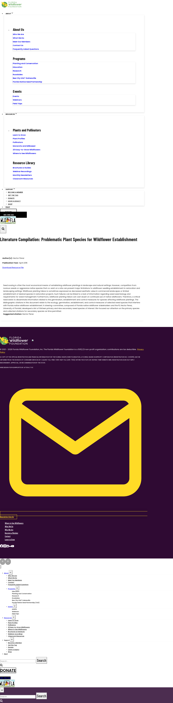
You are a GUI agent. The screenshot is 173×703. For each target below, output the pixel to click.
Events (16, 96)
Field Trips (17, 103)
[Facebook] (1, 547)
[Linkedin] (7, 547)
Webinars (17, 100)
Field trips (15, 614)
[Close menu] (0, 566)
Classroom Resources (23, 178)
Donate (11, 198)
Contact (8, 536)
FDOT (8, 207)
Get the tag (9, 215)
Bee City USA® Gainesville (24, 78)
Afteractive (28, 367)
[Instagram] (4, 547)
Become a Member (15, 192)
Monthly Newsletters (22, 175)
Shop (10, 204)
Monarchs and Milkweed (24, 146)
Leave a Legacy (14, 201)
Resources (8, 618)
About (6, 573)
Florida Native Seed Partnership (27, 82)
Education (17, 67)
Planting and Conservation (25, 63)
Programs (11, 589)
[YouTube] (12, 547)
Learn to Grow (19, 135)
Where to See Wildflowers (24, 153)
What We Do (18, 38)
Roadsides (18, 74)
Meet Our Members (21, 41)
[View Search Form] (3, 229)
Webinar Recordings (22, 171)
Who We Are (18, 34)
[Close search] (2, 690)
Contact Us (18, 45)
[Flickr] (10, 547)
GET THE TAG (5, 678)
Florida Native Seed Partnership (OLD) (25, 603)
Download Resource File (13, 267)
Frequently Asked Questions (26, 49)
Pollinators (18, 142)
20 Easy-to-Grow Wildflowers (26, 149)
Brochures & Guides (22, 167)
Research (17, 71)
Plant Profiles (19, 138)
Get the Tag (13, 195)
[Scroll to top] (2, 562)
